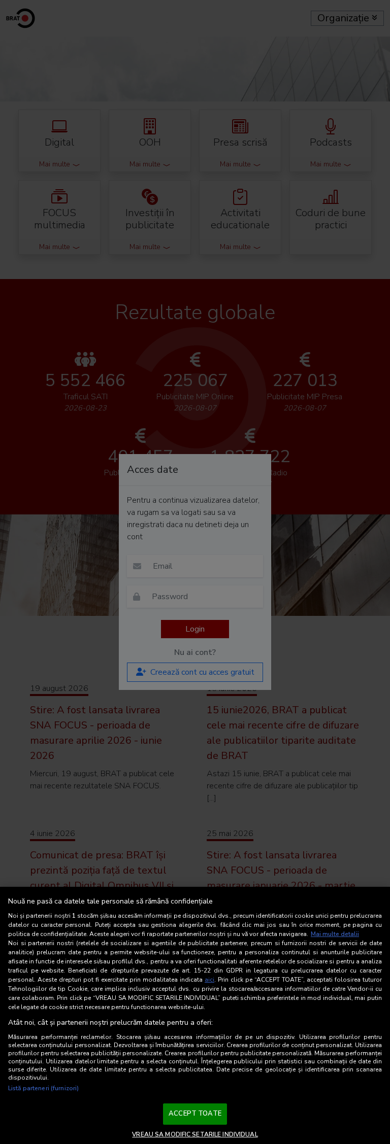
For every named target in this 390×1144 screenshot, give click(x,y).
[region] (195, 1015)
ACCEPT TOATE (195, 1113)
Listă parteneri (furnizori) (43, 1088)
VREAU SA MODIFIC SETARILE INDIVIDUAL (194, 1134)
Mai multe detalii (335, 934)
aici (209, 980)
